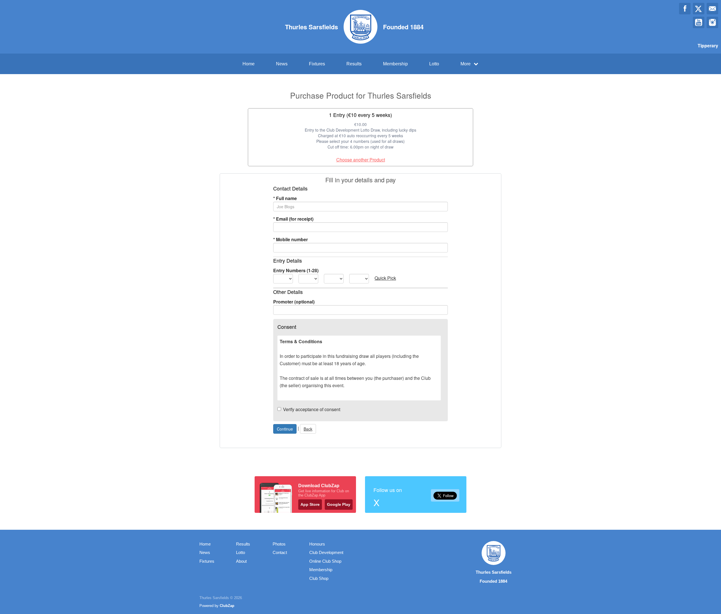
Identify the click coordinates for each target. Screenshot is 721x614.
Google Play (338, 504)
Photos (279, 544)
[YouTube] (698, 22)
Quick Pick (385, 278)
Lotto (434, 63)
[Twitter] (698, 8)
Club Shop (318, 578)
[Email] (712, 8)
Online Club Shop (325, 561)
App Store (310, 504)
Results (354, 63)
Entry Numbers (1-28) (296, 270)
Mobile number (290, 239)
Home (248, 63)
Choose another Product (360, 159)
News (282, 63)
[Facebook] (685, 8)
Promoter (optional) (294, 301)
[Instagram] (712, 22)
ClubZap (227, 606)
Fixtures (317, 63)
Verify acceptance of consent (311, 409)
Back (308, 429)
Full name (285, 198)
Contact (280, 552)
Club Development (326, 552)
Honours (317, 544)
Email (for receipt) (293, 219)
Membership (395, 63)
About (241, 561)
